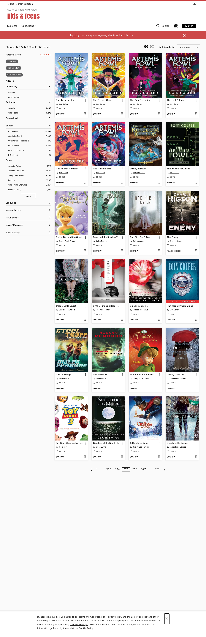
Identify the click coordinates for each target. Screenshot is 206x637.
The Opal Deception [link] (140, 100)
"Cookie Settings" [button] (79, 624)
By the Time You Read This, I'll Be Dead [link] (107, 306)
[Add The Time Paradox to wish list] (122, 183)
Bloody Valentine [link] (139, 306)
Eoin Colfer (63, 104)
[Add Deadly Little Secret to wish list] (85, 320)
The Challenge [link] (63, 374)
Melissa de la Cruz (140, 310)
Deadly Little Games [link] (177, 443)
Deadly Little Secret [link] (66, 306)
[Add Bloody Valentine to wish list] (159, 320)
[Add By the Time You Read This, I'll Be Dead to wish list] (122, 320)
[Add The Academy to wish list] (122, 388)
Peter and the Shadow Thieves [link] (107, 237)
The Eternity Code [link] (102, 100)
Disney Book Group (67, 241)
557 (157, 469)
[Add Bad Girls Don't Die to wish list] (159, 251)
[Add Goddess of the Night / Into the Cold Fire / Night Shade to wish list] (122, 457)
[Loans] (176, 26)
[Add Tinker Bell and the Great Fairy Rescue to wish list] (85, 251)
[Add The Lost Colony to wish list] (196, 114)
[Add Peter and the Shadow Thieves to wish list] (122, 251)
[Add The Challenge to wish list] (85, 388)
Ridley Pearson (139, 172)
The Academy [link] (100, 374)
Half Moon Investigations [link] (180, 306)
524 (117, 469)
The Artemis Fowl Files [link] (178, 168)
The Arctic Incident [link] (65, 100)
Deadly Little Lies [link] (176, 374)
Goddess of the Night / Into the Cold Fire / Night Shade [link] (107, 443)
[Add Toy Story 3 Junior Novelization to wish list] (85, 457)
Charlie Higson (176, 241)
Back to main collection (21, 4)
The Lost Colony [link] (175, 100)
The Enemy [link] (172, 237)
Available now (14, 97)
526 (134, 469)
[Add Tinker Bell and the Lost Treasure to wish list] (159, 388)
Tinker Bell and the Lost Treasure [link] (144, 374)
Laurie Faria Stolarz (67, 310)
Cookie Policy (86, 628)
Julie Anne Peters (103, 310)
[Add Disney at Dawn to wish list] (159, 183)
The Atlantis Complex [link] (67, 168)
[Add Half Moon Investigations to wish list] (196, 320)
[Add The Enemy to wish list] (196, 251)
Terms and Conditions (90, 616)
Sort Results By (166, 47)
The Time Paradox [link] (102, 168)
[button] (162, 26)
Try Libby (74, 35)
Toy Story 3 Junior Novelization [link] (70, 443)
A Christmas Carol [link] (139, 443)
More (28, 196)
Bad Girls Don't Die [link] (140, 237)
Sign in (189, 26)
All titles (11, 92)
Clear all (45, 54)
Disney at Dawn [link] (138, 168)
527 (143, 469)
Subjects (12, 26)
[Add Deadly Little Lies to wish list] (196, 388)
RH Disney (63, 447)
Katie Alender (138, 241)
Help (194, 4)
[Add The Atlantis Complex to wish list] (85, 183)
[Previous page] (91, 469)
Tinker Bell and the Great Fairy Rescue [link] (70, 237)
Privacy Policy (114, 616)
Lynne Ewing (101, 447)
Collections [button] (28, 26)
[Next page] (164, 469)
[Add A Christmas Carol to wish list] (159, 457)
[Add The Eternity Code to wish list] (122, 114)
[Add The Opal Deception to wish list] (159, 114)
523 (108, 469)
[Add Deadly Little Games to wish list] (196, 457)
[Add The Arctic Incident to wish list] (85, 114)
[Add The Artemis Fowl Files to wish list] (196, 183)
